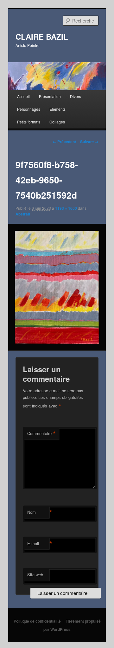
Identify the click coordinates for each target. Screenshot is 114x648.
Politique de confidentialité (37, 621)
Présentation (50, 96)
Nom (38, 512)
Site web (35, 575)
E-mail (38, 544)
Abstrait (23, 214)
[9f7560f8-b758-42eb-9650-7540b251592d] (57, 287)
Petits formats (28, 121)
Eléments (57, 109)
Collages (57, 121)
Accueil (23, 96)
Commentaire (41, 433)
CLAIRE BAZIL (42, 36)
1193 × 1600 (66, 208)
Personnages (28, 109)
